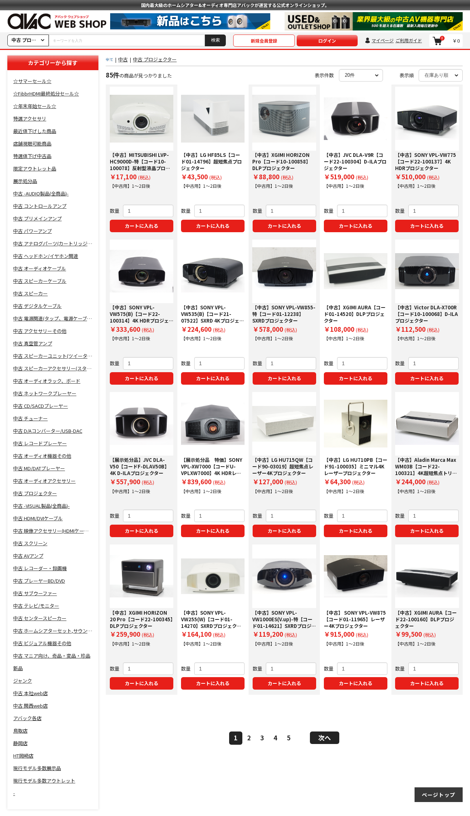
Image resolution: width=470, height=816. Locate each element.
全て (109, 59)
